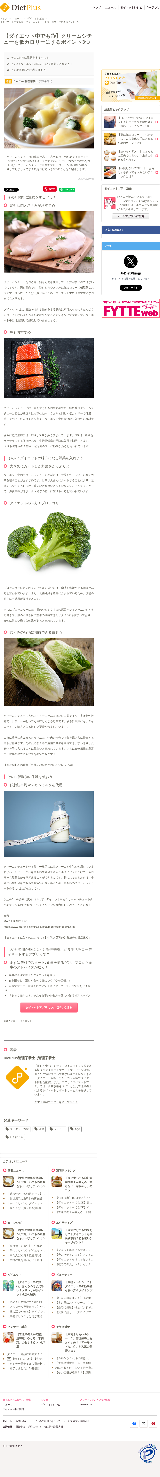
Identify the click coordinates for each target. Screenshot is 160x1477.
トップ (97, 7)
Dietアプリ (153, 7)
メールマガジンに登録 (130, 216)
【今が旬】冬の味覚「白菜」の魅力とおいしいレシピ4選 (39, 764)
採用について (35, 1426)
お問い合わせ (23, 1421)
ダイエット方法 (35, 18)
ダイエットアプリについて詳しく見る (49, 1007)
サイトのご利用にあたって (46, 1421)
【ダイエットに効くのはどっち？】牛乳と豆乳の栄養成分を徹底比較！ (47, 937)
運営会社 (20, 1426)
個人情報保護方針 (53, 1426)
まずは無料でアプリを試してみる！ (56, 1102)
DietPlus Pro (86, 1404)
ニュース (110, 7)
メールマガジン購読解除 (76, 1421)
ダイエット (26, 1021)
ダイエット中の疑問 (13, 1409)
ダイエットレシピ (131, 7)
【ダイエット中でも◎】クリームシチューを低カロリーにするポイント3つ (39, 22)
